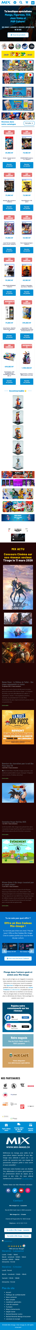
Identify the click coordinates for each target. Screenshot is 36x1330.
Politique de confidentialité (15, 1295)
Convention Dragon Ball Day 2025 (14, 821)
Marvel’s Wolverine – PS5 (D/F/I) (27, 201)
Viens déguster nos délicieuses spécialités (19, 1061)
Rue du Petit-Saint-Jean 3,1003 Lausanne (18, 1210)
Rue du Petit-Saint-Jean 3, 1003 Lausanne (19, 1042)
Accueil (8, 1292)
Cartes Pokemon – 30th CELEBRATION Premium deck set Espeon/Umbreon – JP (26, 329)
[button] (32, 2)
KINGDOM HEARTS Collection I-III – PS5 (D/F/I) (26, 158)
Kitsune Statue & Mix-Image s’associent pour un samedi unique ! (18, 883)
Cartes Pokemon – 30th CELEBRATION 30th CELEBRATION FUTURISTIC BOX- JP (9, 373)
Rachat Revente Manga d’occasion (18, 1316)
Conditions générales (13, 1302)
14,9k (13, 1026)
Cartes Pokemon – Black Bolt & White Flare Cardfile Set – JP (9, 329)
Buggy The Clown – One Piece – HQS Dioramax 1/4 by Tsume (26, 374)
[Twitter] (14, 1190)
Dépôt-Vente (10, 1312)
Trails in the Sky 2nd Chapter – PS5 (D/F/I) (26, 243)
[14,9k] (8, 1025)
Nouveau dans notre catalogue (9, 123)
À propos (9, 1307)
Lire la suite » (5, 705)
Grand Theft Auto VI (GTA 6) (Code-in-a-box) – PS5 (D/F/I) (9, 243)
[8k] (8, 1017)
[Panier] (26, 2)
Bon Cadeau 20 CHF (10, 951)
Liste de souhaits (12, 1304)
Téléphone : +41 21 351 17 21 (18, 1223)
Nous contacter (11, 1297)
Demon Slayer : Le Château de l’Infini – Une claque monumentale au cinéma (17, 683)
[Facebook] (8, 1190)
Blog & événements (13, 1309)
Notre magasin (19, 1038)
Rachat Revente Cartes (14, 1314)
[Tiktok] (18, 1195)
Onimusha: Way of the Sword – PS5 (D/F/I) (9, 201)
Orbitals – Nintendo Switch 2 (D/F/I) (9, 158)
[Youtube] (21, 1190)
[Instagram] (27, 1190)
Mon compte (10, 1300)
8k (13, 1017)
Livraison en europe (13, 1319)
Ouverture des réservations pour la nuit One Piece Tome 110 (17, 764)
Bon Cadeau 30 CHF (26, 951)
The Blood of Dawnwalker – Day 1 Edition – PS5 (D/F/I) (27, 286)
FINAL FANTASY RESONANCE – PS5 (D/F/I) (9, 286)
